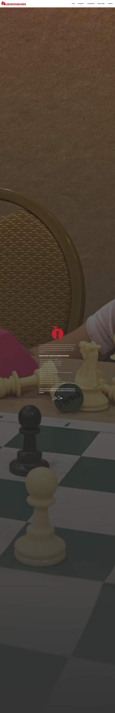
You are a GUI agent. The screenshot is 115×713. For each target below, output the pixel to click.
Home (73, 3)
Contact (110, 3)
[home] (13, 3)
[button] (81, 3)
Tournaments (91, 3)
